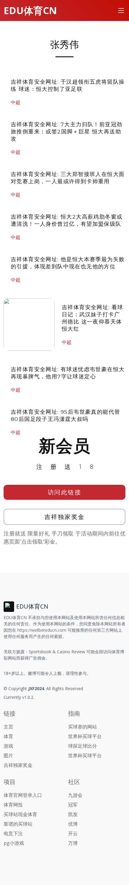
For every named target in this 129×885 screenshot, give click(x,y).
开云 (73, 833)
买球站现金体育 (20, 814)
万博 (73, 843)
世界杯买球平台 (85, 736)
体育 (8, 736)
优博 (73, 824)
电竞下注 (13, 833)
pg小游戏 (14, 843)
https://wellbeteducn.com (41, 630)
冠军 (73, 804)
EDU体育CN (30, 10)
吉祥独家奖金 (64, 517)
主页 (8, 726)
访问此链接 (65, 492)
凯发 (73, 814)
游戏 (8, 746)
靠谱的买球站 (18, 824)
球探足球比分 (82, 746)
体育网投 (13, 804)
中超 (15, 102)
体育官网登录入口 (23, 795)
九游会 (75, 795)
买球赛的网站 (82, 726)
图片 (8, 755)
